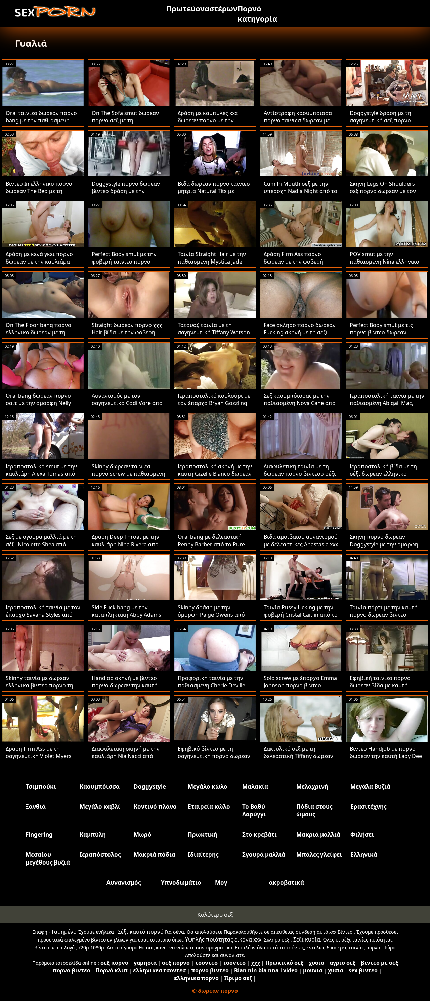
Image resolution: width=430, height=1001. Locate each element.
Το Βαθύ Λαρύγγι (254, 810)
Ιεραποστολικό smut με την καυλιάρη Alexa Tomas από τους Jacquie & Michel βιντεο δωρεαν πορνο (42, 477)
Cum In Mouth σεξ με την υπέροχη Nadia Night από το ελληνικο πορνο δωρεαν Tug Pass (301, 194)
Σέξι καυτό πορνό (141, 931)
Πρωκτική (202, 834)
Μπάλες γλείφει (319, 854)
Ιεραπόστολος (100, 854)
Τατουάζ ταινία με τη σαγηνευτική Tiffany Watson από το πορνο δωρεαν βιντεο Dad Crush (214, 336)
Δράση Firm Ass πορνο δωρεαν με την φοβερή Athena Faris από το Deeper (299, 261)
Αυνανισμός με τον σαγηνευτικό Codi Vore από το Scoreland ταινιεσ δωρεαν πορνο (127, 407)
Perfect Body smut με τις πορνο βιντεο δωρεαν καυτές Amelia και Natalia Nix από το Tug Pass (387, 336)
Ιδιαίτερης (203, 854)
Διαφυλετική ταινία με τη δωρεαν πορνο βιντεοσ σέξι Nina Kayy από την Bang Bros (301, 474)
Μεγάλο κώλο (207, 786)
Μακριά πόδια (154, 854)
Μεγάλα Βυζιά (370, 786)
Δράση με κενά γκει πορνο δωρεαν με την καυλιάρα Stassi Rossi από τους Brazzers (39, 265)
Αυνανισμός (123, 882)
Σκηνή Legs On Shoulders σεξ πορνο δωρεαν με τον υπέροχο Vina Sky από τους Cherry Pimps (385, 194)
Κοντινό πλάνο (155, 806)
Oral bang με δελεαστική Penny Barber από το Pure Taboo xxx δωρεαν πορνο (211, 544)
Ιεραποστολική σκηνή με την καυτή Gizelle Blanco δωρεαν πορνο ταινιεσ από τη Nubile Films (215, 477)
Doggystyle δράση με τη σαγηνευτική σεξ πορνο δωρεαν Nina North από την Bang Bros (386, 124)
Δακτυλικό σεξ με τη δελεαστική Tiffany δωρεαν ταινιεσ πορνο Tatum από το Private (301, 759)
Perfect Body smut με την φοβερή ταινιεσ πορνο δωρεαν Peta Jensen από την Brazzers (128, 265)
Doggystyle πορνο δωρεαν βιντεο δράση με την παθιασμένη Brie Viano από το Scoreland (127, 194)
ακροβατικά (286, 882)
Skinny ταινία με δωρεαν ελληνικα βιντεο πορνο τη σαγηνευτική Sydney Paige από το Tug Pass (40, 689)
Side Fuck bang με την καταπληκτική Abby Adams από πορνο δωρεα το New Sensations (126, 618)
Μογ (221, 882)
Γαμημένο (64, 931)
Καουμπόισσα (100, 786)
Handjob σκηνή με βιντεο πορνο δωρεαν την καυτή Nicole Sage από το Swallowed (125, 689)
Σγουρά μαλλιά (263, 854)
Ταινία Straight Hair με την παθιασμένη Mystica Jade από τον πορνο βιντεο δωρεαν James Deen (212, 265)
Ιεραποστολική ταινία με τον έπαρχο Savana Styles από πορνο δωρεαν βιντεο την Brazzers (43, 618)
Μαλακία (255, 786)
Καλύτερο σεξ (215, 914)
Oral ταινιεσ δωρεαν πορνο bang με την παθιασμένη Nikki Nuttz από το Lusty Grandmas (41, 124)
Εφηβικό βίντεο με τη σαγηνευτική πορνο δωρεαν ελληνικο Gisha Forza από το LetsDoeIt (215, 759)
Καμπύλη (93, 834)
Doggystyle (150, 786)
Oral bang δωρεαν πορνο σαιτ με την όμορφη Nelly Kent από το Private (38, 403)
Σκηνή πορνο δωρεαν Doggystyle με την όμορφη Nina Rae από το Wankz (384, 544)
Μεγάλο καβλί (100, 806)
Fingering (39, 834)
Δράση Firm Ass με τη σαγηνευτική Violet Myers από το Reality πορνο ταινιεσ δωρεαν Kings (43, 759)
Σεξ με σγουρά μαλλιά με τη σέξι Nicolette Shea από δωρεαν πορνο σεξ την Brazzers (41, 548)
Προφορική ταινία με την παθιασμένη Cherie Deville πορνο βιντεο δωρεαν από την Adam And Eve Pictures (212, 689)
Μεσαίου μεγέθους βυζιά (48, 858)
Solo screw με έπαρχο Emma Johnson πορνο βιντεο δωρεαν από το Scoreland (300, 685)
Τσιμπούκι (41, 786)
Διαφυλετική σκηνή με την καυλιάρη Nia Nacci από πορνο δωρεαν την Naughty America (128, 759)
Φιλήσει (362, 834)
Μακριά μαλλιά (318, 834)
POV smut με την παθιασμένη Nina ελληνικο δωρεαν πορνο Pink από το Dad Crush (385, 265)
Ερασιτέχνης (368, 806)
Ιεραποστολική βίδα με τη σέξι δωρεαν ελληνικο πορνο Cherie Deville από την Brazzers (383, 477)
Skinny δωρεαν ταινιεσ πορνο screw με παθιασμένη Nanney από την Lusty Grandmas (128, 477)
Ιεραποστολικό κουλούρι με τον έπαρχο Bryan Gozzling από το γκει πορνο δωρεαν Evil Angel (214, 407)
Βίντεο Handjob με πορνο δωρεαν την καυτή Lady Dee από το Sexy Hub (386, 756)
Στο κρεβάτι (259, 834)
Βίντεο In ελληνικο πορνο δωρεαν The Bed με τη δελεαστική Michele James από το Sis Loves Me (39, 194)
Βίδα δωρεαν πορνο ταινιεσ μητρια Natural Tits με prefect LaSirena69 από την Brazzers (214, 194)
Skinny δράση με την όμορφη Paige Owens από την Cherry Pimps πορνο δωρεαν (211, 618)
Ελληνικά (363, 854)
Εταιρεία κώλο (209, 806)
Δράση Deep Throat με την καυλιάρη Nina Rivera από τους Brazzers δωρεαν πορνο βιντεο (125, 548)
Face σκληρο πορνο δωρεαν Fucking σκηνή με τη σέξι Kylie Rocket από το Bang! (300, 332)
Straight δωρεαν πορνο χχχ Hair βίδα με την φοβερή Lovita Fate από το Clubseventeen (127, 336)
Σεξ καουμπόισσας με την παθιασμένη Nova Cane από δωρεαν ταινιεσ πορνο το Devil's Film (300, 407)
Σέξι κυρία (306, 939)
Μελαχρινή (312, 786)
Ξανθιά (36, 806)
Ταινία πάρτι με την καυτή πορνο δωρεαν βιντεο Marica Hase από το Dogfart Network (386, 618)
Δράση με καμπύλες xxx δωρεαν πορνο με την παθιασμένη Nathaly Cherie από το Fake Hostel (213, 124)
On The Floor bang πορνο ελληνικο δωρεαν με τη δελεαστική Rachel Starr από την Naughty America (42, 336)
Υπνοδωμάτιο (181, 882)
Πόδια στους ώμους (314, 810)
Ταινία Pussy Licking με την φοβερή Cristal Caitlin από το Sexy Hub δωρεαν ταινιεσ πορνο (301, 618)
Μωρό (143, 834)
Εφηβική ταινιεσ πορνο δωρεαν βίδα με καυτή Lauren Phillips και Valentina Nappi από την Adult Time (386, 689)
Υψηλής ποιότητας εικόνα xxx (223, 939)
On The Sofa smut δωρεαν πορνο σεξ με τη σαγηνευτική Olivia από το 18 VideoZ (125, 124)
